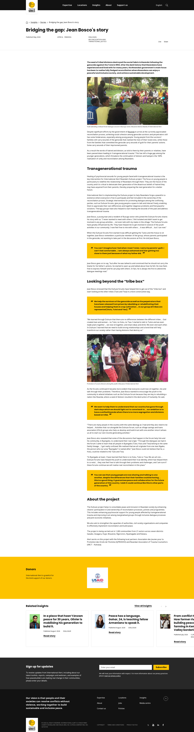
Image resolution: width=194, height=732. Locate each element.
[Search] (167, 5)
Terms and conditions (115, 725)
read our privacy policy (112, 676)
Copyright (101, 725)
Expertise (67, 5)
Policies (121, 708)
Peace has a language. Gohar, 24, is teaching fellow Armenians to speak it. (128, 619)
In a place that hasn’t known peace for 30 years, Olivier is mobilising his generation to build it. (63, 621)
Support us (122, 5)
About (109, 5)
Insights (96, 5)
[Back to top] (166, 698)
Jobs (120, 703)
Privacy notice (132, 725)
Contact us (101, 708)
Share (166, 42)
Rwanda (67, 37)
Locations (82, 5)
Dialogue (92, 37)
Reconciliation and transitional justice (97, 40)
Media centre (145, 703)
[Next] (166, 606)
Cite (159, 42)
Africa (60, 37)
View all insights (143, 606)
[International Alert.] (27, 22)
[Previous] (161, 606)
